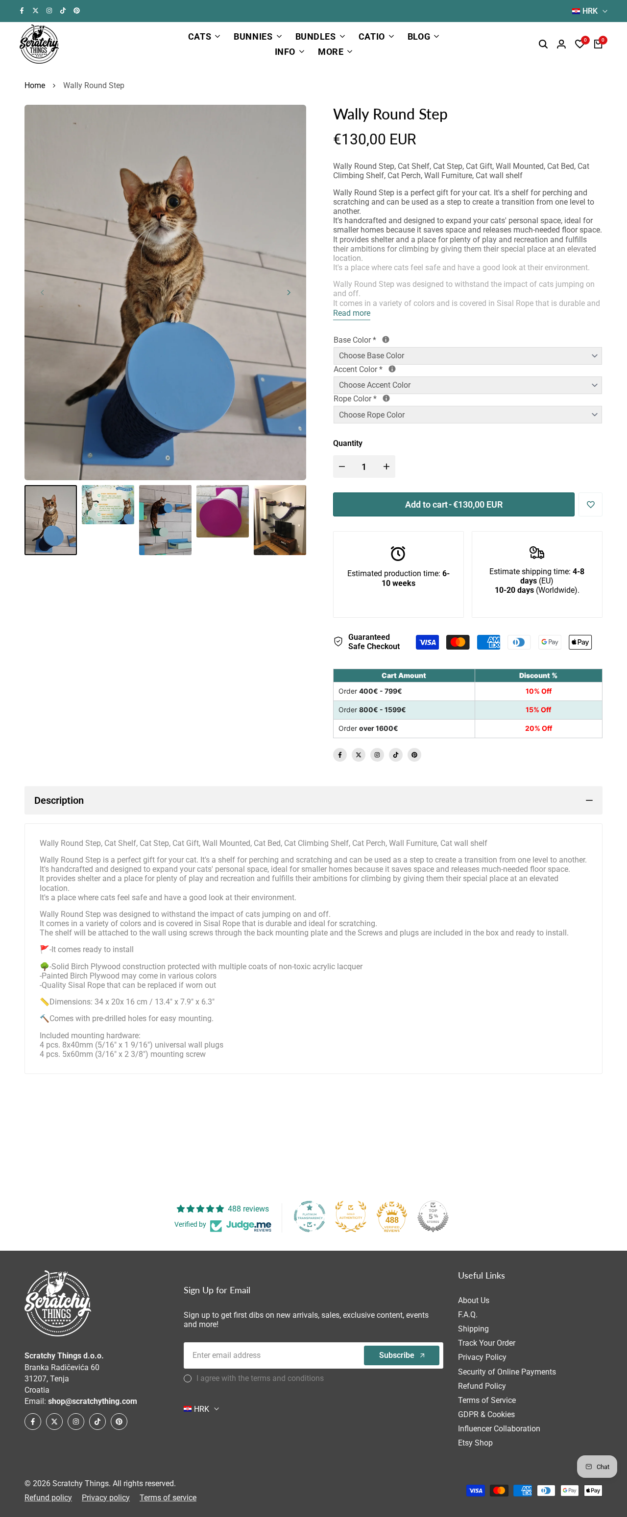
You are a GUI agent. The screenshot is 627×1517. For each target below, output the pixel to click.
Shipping (473, 1328)
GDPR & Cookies (486, 1414)
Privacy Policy (482, 1357)
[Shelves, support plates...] (385, 339)
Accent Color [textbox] (394, 369)
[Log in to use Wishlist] (591, 505)
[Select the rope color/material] (386, 398)
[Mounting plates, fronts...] (392, 369)
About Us (473, 1300)
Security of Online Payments (507, 1372)
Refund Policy (482, 1386)
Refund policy (48, 1497)
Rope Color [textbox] (397, 398)
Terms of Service (487, 1400)
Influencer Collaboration (499, 1428)
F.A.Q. (468, 1314)
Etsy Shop (475, 1442)
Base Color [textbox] (390, 340)
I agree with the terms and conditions (260, 1378)
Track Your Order (486, 1343)
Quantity (347, 443)
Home (34, 85)
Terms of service (168, 1497)
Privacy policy (106, 1497)
